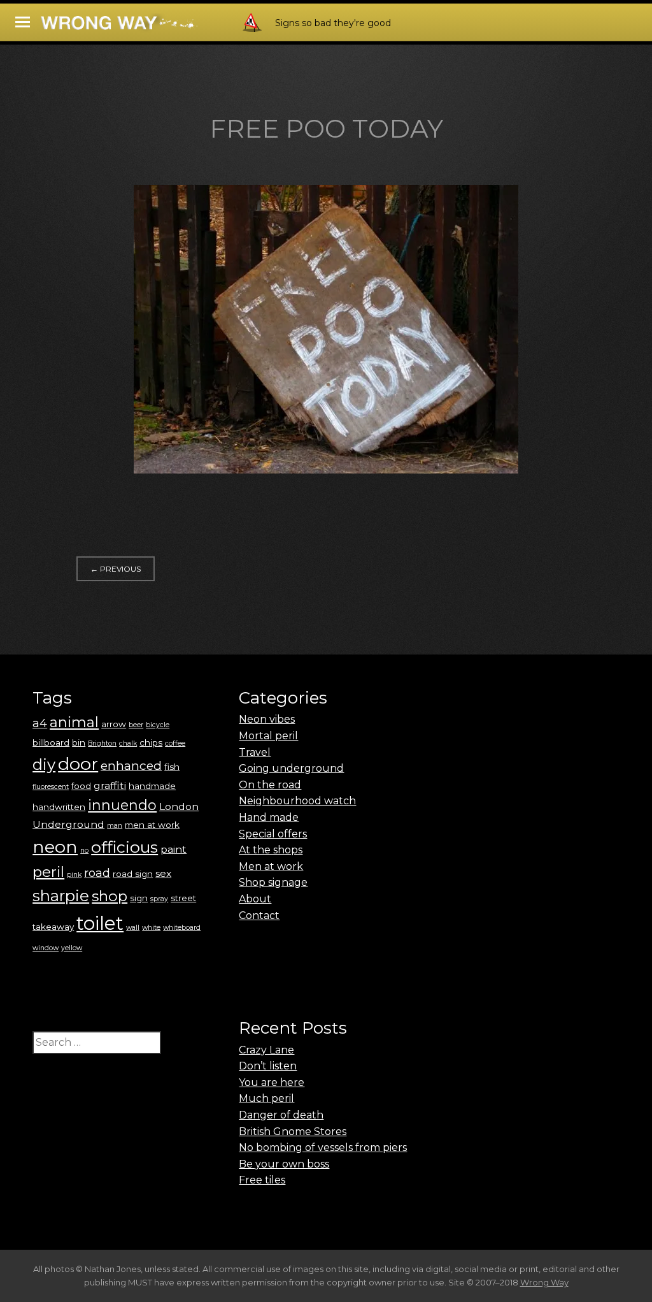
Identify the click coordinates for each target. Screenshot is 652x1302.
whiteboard (182, 927)
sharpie (60, 895)
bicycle (157, 725)
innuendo (122, 805)
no (84, 850)
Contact (259, 915)
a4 (39, 723)
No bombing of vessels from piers (323, 1147)
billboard (50, 742)
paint (173, 849)
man (114, 825)
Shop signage (273, 882)
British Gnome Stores (292, 1131)
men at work (152, 825)
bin (78, 742)
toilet (100, 923)
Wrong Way (544, 1282)
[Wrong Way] (154, 26)
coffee (175, 743)
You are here (271, 1082)
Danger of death (281, 1115)
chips (150, 742)
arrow (113, 724)
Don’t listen (268, 1066)
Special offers (273, 834)
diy (43, 764)
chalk (128, 743)
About (255, 899)
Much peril (266, 1098)
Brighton (102, 743)
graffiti (110, 785)
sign (139, 898)
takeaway (53, 927)
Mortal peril (268, 736)
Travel (255, 752)
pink (74, 875)
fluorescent (50, 787)
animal (74, 722)
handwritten (58, 807)
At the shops (270, 850)
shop (109, 896)
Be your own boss (284, 1164)
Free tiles (262, 1180)
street (183, 898)
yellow (71, 948)
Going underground (291, 768)
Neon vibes (267, 719)
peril (48, 872)
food (81, 786)
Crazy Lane (266, 1050)
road (97, 872)
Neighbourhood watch (297, 801)
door (78, 763)
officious (124, 847)
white (151, 927)
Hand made (269, 817)
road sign (133, 874)
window (45, 948)
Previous (115, 569)
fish (172, 767)
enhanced (131, 765)
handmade (152, 786)
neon (55, 846)
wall (132, 927)
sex (163, 873)
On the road (270, 785)
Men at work (271, 866)
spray (159, 899)
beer (136, 725)
